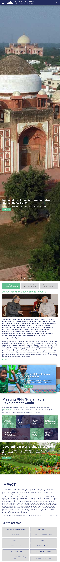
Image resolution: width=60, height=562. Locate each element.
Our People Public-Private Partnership (49, 285)
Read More (6, 360)
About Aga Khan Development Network (11, 285)
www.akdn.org (7, 409)
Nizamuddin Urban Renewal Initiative (30, 285)
